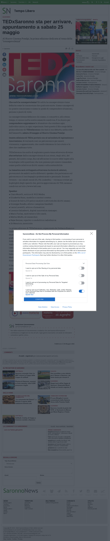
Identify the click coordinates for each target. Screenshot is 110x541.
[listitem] (55, 263)
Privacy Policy (67, 307)
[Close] (92, 234)
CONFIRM (40, 299)
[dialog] (55, 270)
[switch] (81, 268)
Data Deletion (42, 307)
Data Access (55, 307)
